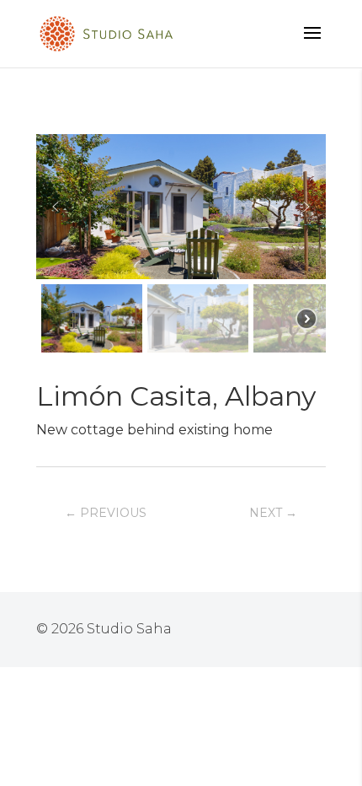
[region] (181, 246)
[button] (55, 206)
